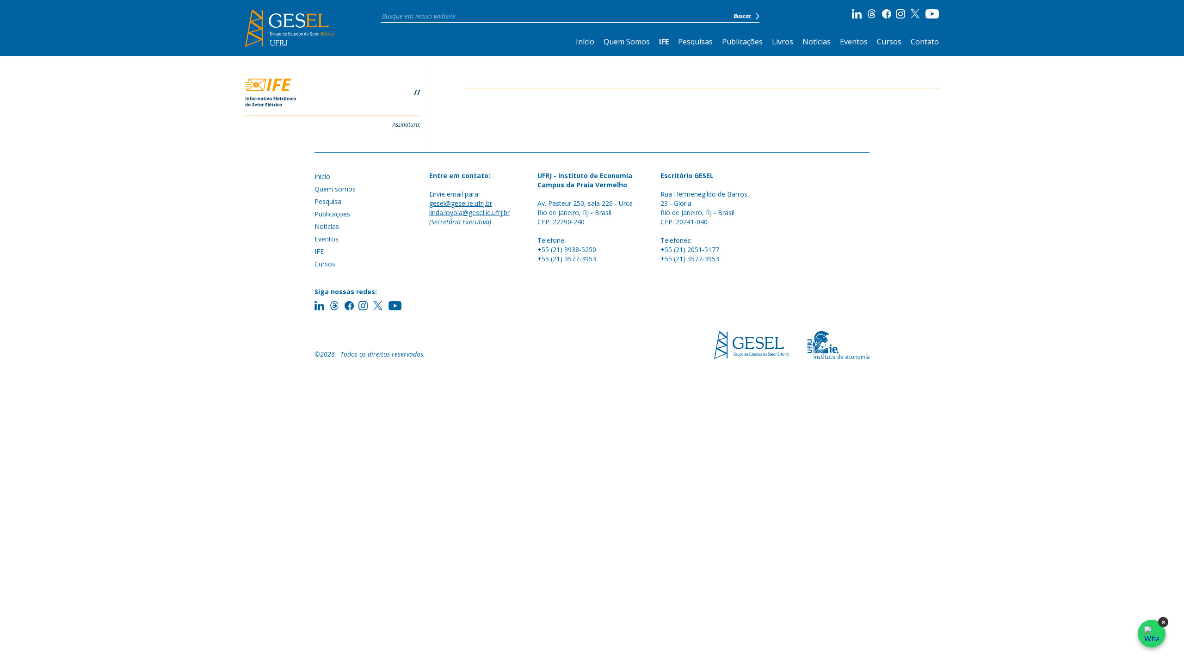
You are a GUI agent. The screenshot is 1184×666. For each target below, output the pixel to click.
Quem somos (335, 189)
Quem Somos (627, 42)
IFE (664, 42)
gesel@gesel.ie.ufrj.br (460, 203)
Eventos (854, 42)
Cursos (889, 42)
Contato (925, 42)
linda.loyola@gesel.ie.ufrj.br (469, 212)
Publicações (742, 42)
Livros (782, 42)
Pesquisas (695, 42)
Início (585, 42)
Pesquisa (327, 201)
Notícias (816, 42)
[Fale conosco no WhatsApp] (1152, 634)
